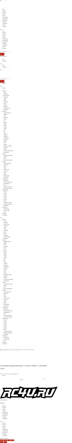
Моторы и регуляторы (8, 182)
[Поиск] (2, 54)
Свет (5, 158)
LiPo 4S (5, 196)
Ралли (5, 103)
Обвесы (5, 156)
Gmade (5, 119)
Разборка (4, 21)
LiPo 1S (5, 191)
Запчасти (4, 12)
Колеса (4, 15)
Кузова (5, 141)
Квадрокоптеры (7, 108)
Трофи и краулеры (7, 163)
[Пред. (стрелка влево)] (1, 442)
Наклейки (6, 147)
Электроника (5, 17)
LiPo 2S (5, 193)
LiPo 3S (5, 194)
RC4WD (5, 122)
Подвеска (6, 136)
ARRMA (5, 114)
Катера (5, 104)
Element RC (6, 117)
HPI (4, 131)
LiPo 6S (5, 199)
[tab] (37, 375)
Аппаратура (6, 180)
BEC (4, 185)
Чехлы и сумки (6, 210)
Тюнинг (4, 13)
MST (5, 130)
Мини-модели (6, 175)
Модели (4, 10)
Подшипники (6, 137)
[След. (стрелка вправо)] (5, 442)
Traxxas (5, 126)
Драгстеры (6, 101)
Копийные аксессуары (8, 155)
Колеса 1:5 (6, 171)
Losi (4, 120)
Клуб (3, 9)
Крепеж (5, 148)
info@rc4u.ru (2, 402)
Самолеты (6, 106)
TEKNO (5, 125)
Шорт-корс (6, 97)
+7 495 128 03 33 (3, 56)
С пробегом (5, 23)
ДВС (5, 142)
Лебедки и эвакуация (8, 160)
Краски (5, 144)
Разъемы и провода (8, 186)
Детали (4, 375)
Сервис (4, 24)
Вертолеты (6, 109)
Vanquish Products (7, 112)
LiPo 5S (5, 197)
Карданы (5, 139)
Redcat (5, 123)
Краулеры (6, 93)
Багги (5, 166)
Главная (1, 349)
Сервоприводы (7, 183)
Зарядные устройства (8, 188)
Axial (5, 115)
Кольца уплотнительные (8, 150)
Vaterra (5, 128)
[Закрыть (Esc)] (1, 440)
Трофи (5, 92)
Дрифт (5, 100)
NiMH (5, 200)
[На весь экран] (9, 440)
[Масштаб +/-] (12, 440)
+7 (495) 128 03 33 (3, 399)
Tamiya (5, 133)
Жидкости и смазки (8, 145)
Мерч (5, 211)
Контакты (4, 26)
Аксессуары (5, 20)
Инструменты (6, 152)
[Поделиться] (5, 440)
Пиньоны (5, 134)
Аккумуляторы (5, 18)
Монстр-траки (6, 95)
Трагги (5, 98)
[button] (36, 29)
